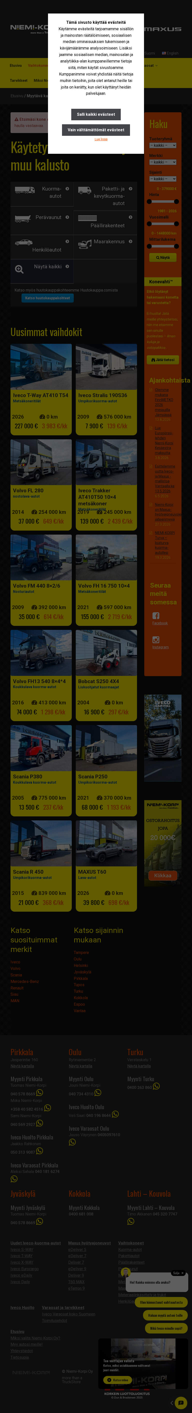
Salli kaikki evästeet (96, 114)
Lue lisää (101, 139)
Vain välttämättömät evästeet (96, 130)
